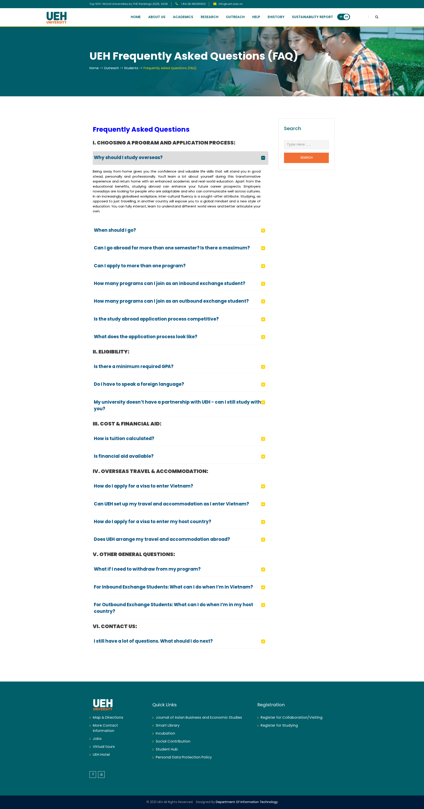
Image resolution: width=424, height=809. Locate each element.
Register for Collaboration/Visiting (291, 718)
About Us (156, 17)
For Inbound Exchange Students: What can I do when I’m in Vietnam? (173, 587)
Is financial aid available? (123, 456)
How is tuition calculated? (124, 439)
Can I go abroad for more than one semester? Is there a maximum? (172, 248)
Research (209, 17)
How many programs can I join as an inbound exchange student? (169, 283)
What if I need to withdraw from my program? (147, 569)
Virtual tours (104, 747)
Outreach (235, 17)
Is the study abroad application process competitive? (156, 319)
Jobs (97, 739)
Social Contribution (173, 741)
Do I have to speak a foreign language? (139, 384)
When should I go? (115, 230)
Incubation (165, 733)
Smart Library (168, 725)
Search (306, 158)
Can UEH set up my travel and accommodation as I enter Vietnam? (171, 504)
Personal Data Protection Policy (184, 757)
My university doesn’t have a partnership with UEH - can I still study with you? (177, 405)
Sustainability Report (312, 17)
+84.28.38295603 (193, 4)
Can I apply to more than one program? (140, 266)
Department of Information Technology (246, 802)
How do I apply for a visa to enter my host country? (152, 522)
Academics (183, 17)
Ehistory (276, 17)
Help (256, 17)
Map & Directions (108, 718)
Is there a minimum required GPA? (133, 367)
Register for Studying (279, 725)
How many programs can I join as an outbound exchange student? (171, 301)
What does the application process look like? (145, 337)
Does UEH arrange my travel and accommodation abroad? (162, 539)
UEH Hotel (101, 755)
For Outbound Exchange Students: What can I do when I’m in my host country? (173, 608)
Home (136, 17)
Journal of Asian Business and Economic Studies (199, 718)
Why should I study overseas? (128, 158)
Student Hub (167, 749)
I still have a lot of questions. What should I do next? (153, 641)
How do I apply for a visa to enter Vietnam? (143, 486)
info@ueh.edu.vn (231, 4)
